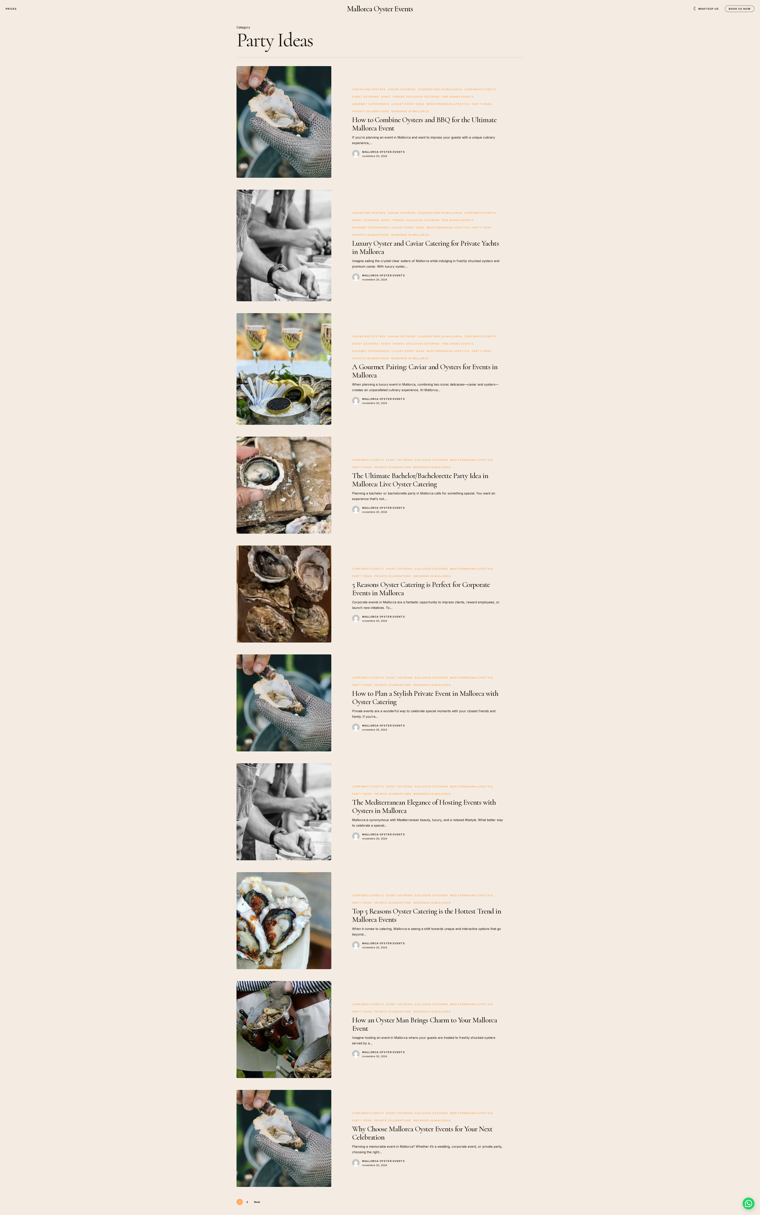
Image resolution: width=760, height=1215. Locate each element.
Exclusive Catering (423, 96)
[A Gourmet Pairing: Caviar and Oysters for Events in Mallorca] (284, 369)
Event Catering (365, 96)
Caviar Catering (402, 89)
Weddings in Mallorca (410, 111)
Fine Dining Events (457, 96)
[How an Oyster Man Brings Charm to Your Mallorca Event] (284, 1029)
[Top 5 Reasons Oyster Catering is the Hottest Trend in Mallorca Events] (284, 920)
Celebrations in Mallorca (439, 89)
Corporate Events (480, 89)
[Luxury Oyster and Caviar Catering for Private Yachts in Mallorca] (284, 245)
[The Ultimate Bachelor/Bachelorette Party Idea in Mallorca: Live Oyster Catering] (284, 485)
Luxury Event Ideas (408, 104)
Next (257, 1202)
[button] (748, 1203)
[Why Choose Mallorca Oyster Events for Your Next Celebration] (284, 1138)
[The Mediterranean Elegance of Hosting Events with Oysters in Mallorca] (284, 811)
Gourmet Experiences (371, 104)
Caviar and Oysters (369, 89)
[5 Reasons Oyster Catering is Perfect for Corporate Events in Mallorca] (284, 594)
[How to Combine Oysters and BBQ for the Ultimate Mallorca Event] (284, 122)
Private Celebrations (370, 111)
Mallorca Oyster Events (380, 9)
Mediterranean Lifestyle (448, 104)
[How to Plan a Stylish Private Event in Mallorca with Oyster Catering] (284, 702)
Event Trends (393, 96)
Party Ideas (482, 104)
